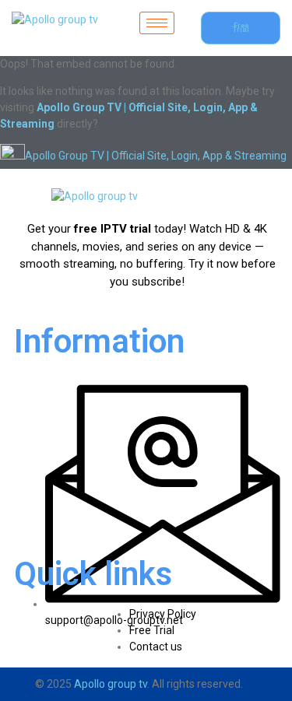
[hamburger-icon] (156, 23)
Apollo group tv (110, 684)
